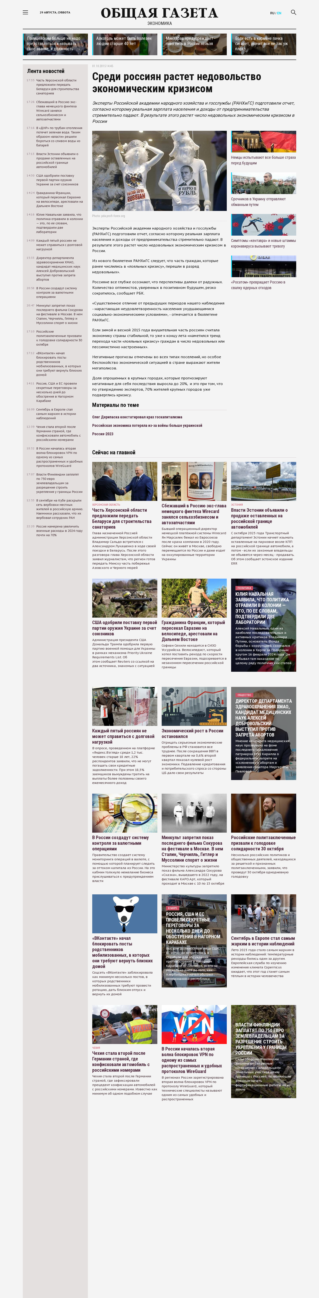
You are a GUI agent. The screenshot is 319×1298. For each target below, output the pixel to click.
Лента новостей (45, 71)
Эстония (237, 504)
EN (279, 13)
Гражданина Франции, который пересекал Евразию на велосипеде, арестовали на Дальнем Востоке (193, 631)
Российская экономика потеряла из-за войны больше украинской (147, 425)
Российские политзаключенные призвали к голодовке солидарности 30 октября (263, 843)
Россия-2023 (102, 434)
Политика (244, 588)
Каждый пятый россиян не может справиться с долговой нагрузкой (123, 736)
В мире (172, 908)
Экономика (159, 23)
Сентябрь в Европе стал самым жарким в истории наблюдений (263, 941)
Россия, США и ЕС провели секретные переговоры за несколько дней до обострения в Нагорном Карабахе (193, 928)
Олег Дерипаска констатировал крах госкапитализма (137, 417)
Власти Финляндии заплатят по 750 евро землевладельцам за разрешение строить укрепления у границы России (260, 1039)
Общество (244, 695)
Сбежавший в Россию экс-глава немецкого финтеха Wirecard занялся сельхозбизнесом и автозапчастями (194, 514)
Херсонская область (106, 504)
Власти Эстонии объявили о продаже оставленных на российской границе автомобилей (259, 518)
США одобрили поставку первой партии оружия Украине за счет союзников (124, 628)
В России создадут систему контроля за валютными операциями (120, 843)
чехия (96, 1047)
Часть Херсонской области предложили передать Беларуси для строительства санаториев (121, 518)
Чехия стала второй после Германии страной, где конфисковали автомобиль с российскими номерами (121, 1061)
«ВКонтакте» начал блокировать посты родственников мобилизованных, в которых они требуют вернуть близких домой (122, 952)
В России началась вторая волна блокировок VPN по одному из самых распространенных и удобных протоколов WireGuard (192, 1060)
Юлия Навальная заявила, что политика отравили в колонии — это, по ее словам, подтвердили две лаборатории (262, 608)
